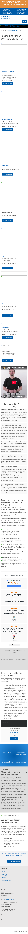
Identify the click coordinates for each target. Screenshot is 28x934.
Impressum (4, 872)
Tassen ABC (4, 877)
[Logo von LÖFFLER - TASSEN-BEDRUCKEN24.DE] (10, 17)
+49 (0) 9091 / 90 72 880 (8, 899)
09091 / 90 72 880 (6, 10)
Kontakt (3, 871)
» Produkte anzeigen (7, 83)
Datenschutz (4, 874)
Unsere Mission (5, 879)
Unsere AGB (4, 875)
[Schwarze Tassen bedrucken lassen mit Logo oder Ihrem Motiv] (14, 26)
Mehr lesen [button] (14, 633)
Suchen (24, 21)
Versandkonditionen (6, 880)
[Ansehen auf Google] (14, 599)
